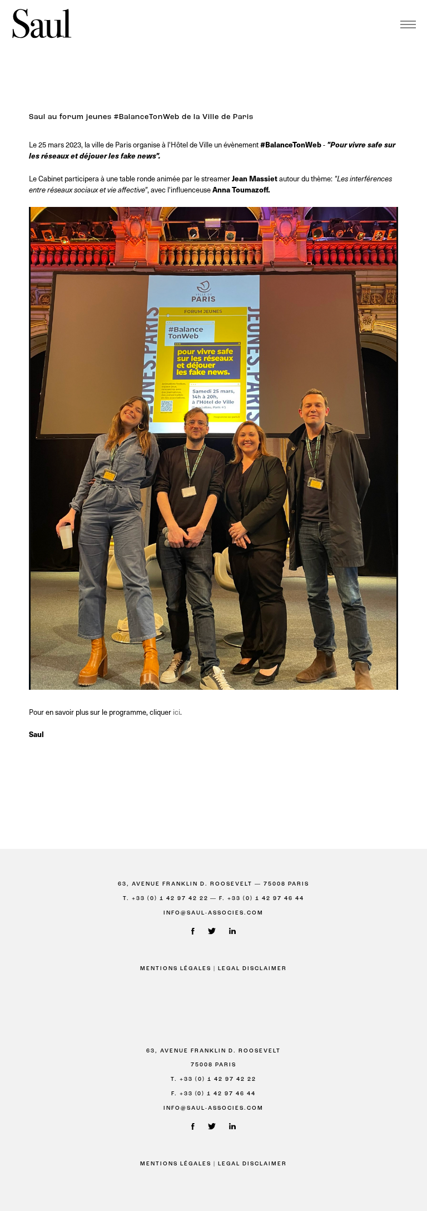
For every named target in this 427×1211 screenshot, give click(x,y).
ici (175, 711)
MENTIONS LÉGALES (175, 969)
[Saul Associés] (41, 24)
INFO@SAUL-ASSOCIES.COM (213, 913)
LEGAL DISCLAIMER (252, 969)
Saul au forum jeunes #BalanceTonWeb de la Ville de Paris (141, 117)
